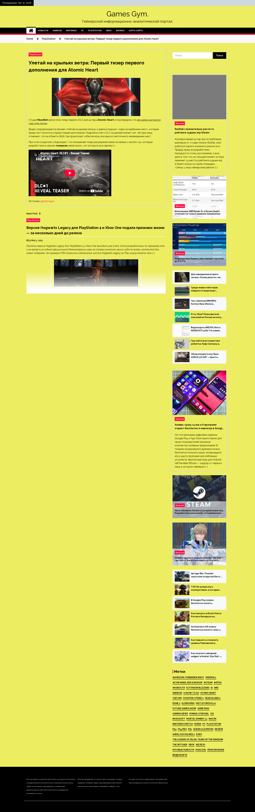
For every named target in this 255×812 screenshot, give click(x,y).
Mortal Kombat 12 (196, 719)
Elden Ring (188, 703)
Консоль (201, 750)
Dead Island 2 (212, 698)
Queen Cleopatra (203, 729)
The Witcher (180, 744)
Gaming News (180, 713)
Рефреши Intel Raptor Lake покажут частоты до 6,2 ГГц (199, 259)
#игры (218, 682)
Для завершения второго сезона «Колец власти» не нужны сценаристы (205, 276)
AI (211, 688)
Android (57, 30)
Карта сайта (136, 30)
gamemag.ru (47, 201)
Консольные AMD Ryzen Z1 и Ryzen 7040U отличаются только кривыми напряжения (197, 212)
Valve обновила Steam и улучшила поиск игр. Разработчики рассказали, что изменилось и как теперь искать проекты (199, 511)
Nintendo (71, 30)
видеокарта (180, 755)
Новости (43, 30)
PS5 (190, 729)
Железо (120, 30)
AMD (216, 688)
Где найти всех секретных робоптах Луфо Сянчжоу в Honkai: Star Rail (205, 342)
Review (219, 729)
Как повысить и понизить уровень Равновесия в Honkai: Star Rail (204, 642)
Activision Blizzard (197, 688)
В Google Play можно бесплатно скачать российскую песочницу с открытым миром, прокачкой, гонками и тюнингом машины (204, 602)
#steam (208, 682)
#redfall (210, 677)
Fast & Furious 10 (206, 703)
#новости (179, 688)
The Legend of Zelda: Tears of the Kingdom (198, 739)
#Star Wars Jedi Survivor (187, 682)
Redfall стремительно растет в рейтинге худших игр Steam (194, 131)
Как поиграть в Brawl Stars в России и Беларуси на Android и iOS (206, 615)
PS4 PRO (182, 729)
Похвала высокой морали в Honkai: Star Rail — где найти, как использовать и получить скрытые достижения (199, 559)
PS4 (174, 729)
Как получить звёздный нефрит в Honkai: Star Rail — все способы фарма (206, 655)
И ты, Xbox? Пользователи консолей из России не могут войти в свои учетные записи (207, 316)
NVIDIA (197, 724)
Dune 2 (176, 703)
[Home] (31, 31)
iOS (212, 713)
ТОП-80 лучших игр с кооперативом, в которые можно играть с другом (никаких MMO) (205, 589)
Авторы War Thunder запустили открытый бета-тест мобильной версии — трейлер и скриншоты (206, 575)
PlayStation (95, 30)
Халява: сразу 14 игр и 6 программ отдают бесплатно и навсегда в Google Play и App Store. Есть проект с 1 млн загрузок (199, 426)
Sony (199, 734)
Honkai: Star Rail (199, 713)
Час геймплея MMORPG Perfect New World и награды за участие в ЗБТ (205, 303)
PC (82, 30)
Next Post (32, 213)
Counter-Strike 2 (193, 698)
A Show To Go (191, 693)
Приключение (215, 750)
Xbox (108, 30)
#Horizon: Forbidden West (188, 677)
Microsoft (179, 719)
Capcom (177, 698)
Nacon (212, 719)
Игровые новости (183, 750)
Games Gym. (127, 14)
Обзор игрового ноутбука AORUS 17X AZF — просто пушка (205, 356)
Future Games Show (184, 708)
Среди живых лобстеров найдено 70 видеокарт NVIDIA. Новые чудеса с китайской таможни (204, 289)
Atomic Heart (208, 693)
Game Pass (203, 708)
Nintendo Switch (183, 724)
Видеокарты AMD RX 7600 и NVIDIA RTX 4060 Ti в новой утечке (205, 329)
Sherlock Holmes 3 (184, 734)
